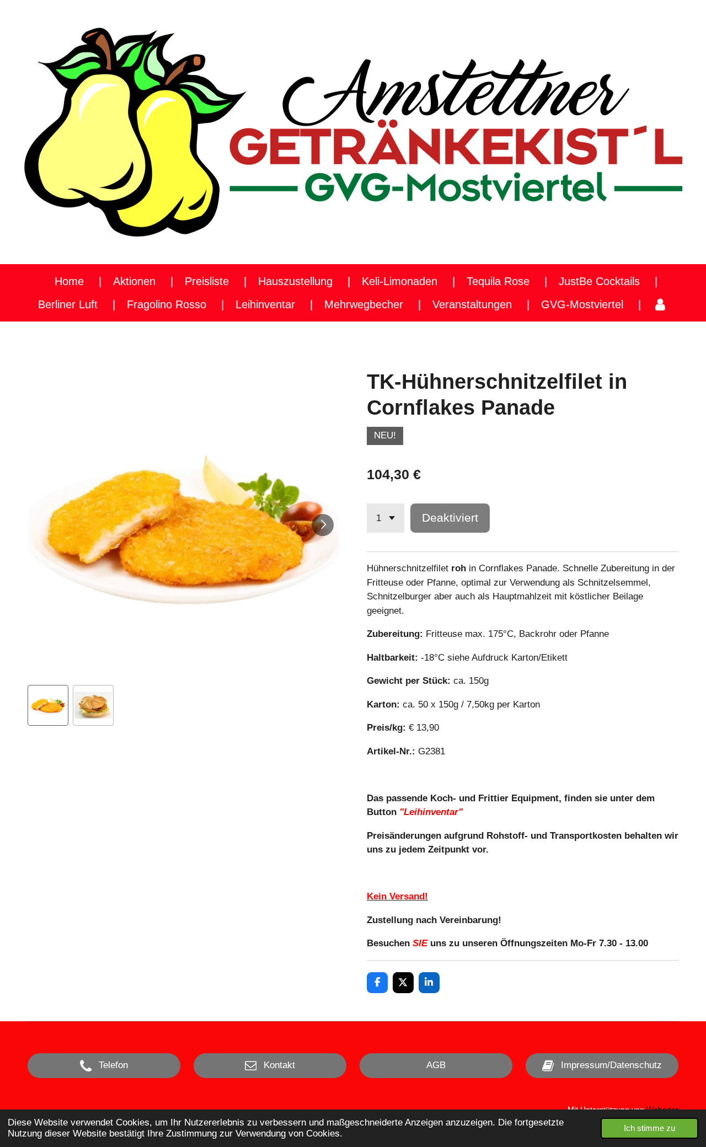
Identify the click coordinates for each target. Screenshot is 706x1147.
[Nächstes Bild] (323, 525)
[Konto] (660, 304)
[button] (48, 705)
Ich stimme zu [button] (649, 1128)
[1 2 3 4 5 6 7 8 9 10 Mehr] (385, 518)
